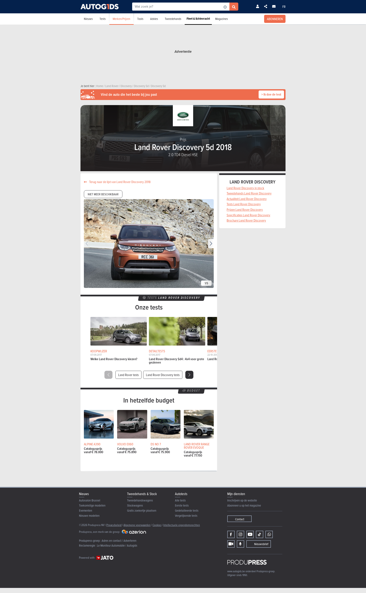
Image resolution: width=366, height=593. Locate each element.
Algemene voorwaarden (137, 525)
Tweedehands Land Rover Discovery (249, 193)
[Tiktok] (259, 534)
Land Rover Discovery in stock (245, 188)
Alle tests (180, 500)
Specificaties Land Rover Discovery (248, 215)
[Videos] (231, 544)
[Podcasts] (240, 544)
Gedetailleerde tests (186, 510)
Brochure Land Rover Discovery (246, 220)
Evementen (85, 510)
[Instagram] (240, 534)
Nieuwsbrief (261, 544)
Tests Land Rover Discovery (244, 204)
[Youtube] (250, 534)
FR (284, 6)
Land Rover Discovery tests (163, 374)
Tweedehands (173, 19)
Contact (239, 519)
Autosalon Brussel (89, 500)
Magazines (221, 19)
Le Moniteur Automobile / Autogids (117, 545)
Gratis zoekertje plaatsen (141, 510)
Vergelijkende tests (186, 515)
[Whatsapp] (269, 534)
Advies (154, 19)
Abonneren (275, 19)
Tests (103, 19)
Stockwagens (135, 505)
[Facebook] (231, 534)
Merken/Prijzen (121, 19)
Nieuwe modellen (89, 515)
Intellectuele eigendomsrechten (181, 525)
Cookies (156, 525)
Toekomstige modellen (92, 505)
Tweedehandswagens (140, 500)
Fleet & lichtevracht (198, 18)
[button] (211, 243)
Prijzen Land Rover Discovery (245, 209)
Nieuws (88, 19)
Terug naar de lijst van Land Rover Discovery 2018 (120, 181)
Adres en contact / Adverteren (119, 540)
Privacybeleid (114, 525)
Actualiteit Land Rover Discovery (247, 198)
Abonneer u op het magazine (244, 505)
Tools (140, 19)
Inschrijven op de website (242, 500)
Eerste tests (182, 505)
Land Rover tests (128, 374)
